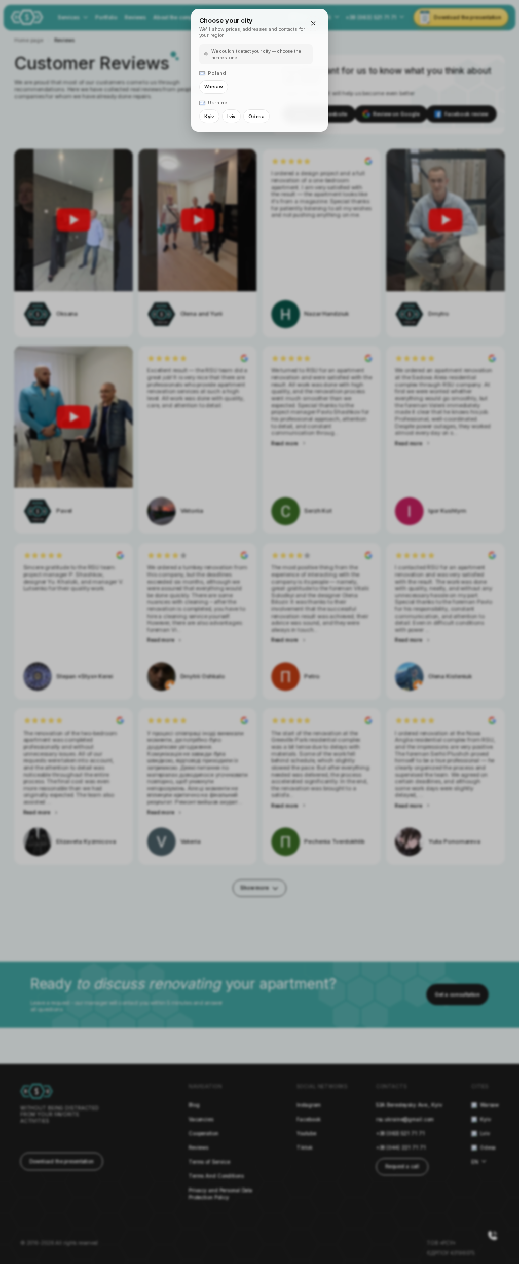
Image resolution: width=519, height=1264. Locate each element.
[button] (312, 23)
